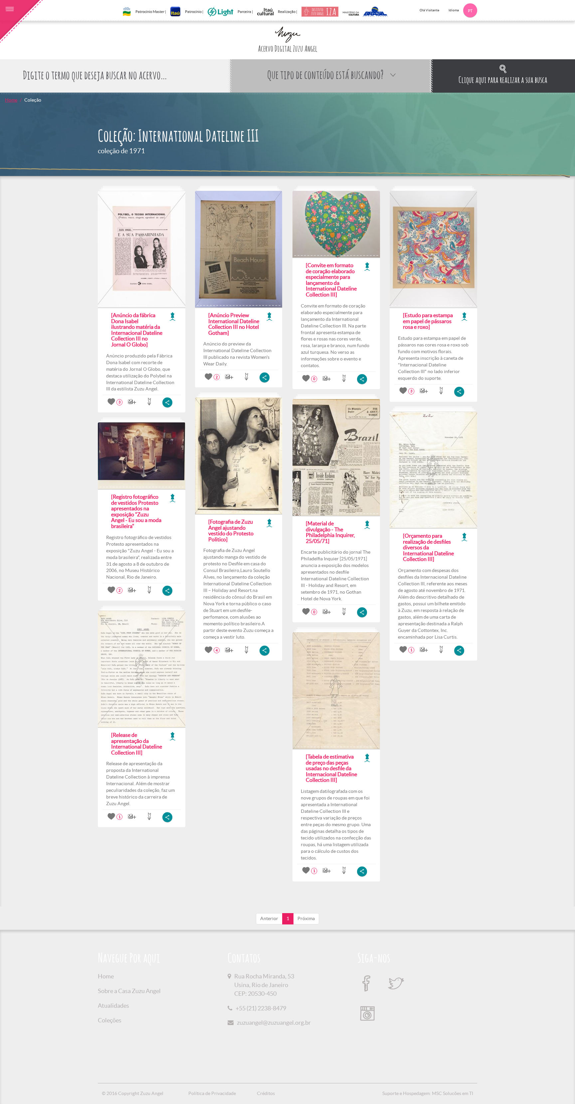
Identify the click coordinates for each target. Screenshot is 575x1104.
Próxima (306, 918)
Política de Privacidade (212, 1093)
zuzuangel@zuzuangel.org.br (274, 1022)
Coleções (109, 1020)
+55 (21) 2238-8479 (261, 1008)
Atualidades (113, 1005)
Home (11, 100)
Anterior (269, 918)
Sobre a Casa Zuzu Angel (129, 990)
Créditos (266, 1093)
